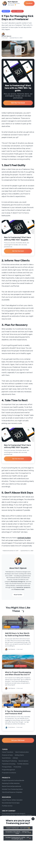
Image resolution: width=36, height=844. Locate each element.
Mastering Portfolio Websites (11, 783)
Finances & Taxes (7, 755)
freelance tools (19, 589)
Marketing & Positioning (9, 761)
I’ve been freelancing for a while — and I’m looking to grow (17, 838)
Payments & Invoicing (8, 764)
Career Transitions (7, 752)
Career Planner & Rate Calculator (12, 800)
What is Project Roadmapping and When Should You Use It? (18, 673)
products (27, 587)
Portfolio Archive (7, 806)
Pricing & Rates (7, 767)
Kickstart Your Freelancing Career (12, 789)
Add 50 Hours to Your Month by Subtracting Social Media (17, 634)
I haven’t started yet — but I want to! (17, 828)
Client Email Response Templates (12, 792)
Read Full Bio (18, 594)
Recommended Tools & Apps (11, 803)
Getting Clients (19, 755)
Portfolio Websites (22, 764)
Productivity (6, 11)
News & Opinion (23, 761)
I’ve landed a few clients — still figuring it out (17, 832)
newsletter (20, 587)
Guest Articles (6, 758)
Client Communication (22, 752)
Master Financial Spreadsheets (11, 786)
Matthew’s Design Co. (18, 581)
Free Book (29, 3)
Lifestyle (15, 758)
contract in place (24, 538)
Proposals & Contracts (9, 772)
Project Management (17, 11)
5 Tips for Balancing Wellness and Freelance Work (18, 712)
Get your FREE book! (18, 740)
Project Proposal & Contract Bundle (13, 780)
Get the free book (18, 103)
